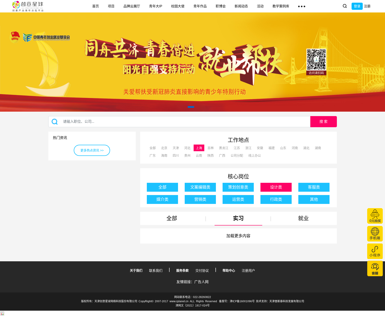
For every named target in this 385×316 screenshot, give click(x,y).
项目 (111, 6)
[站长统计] (2, 313)
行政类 (276, 199)
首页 (95, 6)
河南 (295, 148)
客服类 (314, 187)
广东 (152, 155)
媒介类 (162, 199)
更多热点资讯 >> (92, 150)
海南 (164, 155)
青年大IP (155, 6)
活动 (260, 6)
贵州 (187, 155)
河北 (187, 148)
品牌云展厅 (131, 6)
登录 (357, 6)
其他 (314, 199)
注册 (367, 6)
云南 (199, 155)
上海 (199, 148)
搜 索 (323, 121)
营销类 (200, 199)
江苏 (237, 148)
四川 (176, 155)
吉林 (210, 148)
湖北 (306, 148)
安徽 (260, 148)
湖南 (318, 148)
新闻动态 (241, 6)
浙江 (248, 148)
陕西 (210, 155)
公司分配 (237, 155)
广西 (222, 155)
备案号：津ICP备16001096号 (237, 301)
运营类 (238, 199)
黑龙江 (223, 148)
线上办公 (254, 155)
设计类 (276, 187)
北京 (164, 148)
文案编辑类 (200, 187)
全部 (152, 148)
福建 (271, 148)
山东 (283, 148)
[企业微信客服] (375, 268)
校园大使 (177, 6)
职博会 (221, 6)
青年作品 (200, 6)
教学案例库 (280, 6)
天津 (176, 148)
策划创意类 (238, 187)
